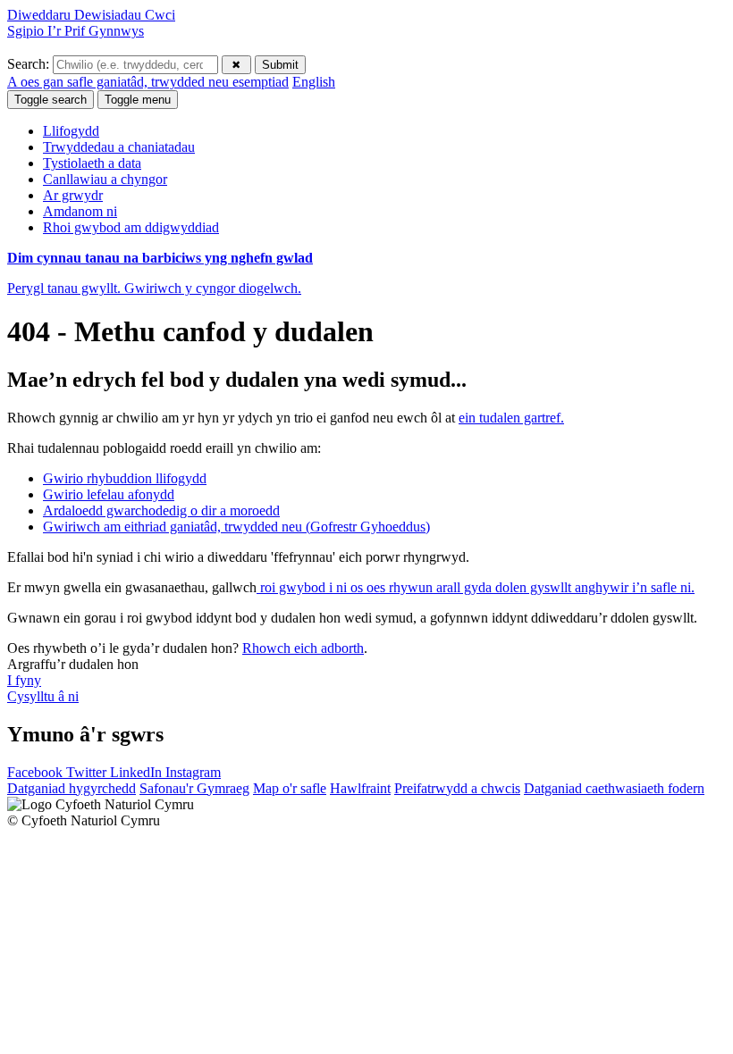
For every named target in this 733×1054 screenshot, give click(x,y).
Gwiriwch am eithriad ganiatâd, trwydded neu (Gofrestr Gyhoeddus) (236, 526)
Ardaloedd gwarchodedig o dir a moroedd (161, 510)
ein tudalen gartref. (511, 417)
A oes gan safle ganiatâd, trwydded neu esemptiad (148, 81)
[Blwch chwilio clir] (236, 64)
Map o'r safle (289, 788)
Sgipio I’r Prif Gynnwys (75, 30)
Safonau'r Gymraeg (194, 788)
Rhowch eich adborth (303, 648)
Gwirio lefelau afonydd (108, 494)
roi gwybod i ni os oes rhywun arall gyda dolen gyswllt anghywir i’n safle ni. (476, 587)
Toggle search (50, 99)
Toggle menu (138, 99)
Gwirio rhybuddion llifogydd (124, 478)
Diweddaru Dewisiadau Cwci (91, 14)
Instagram (193, 772)
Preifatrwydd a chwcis (457, 788)
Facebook (36, 772)
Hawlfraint (360, 788)
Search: (30, 63)
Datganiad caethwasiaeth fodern (614, 788)
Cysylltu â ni (43, 696)
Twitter (88, 772)
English (313, 81)
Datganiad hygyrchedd (71, 788)
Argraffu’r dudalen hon (73, 664)
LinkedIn (137, 772)
